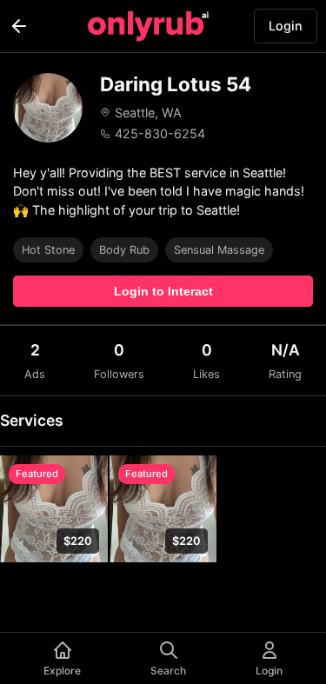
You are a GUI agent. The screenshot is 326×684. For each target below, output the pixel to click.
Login (286, 25)
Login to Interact (163, 291)
